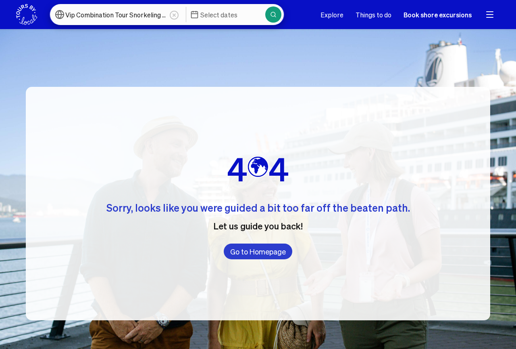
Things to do (373, 15)
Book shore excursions (438, 15)
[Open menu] (490, 14)
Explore (331, 15)
